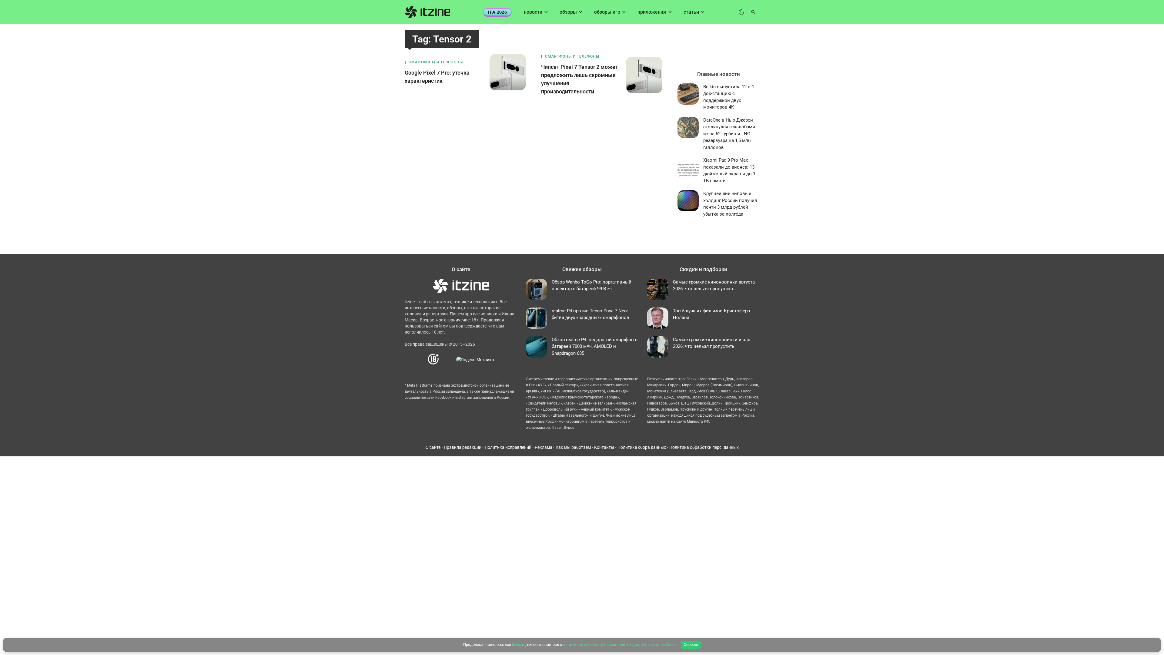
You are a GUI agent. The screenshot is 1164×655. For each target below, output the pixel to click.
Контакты (604, 447)
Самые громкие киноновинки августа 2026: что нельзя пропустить (714, 285)
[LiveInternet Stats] (448, 359)
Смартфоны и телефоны (436, 62)
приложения (651, 12)
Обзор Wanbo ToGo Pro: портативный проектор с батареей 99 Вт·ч (591, 285)
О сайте (433, 447)
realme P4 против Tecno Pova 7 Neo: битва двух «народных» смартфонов (590, 314)
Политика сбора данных (641, 447)
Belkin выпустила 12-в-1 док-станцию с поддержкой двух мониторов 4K (728, 97)
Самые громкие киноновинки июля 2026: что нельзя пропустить (711, 343)
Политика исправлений (508, 447)
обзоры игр (607, 12)
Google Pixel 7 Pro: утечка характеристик (437, 76)
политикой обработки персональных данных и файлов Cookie (620, 644)
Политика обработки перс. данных (704, 447)
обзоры (568, 12)
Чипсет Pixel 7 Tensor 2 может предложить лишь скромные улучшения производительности (579, 79)
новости (533, 12)
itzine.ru (518, 644)
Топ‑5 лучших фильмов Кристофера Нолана (711, 314)
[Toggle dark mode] (741, 12)
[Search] (753, 12)
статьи (691, 12)
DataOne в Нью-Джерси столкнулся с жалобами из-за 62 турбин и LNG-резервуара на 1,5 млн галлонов (729, 133)
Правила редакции (462, 447)
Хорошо (691, 644)
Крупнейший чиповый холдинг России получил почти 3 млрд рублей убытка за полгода (730, 204)
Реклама (543, 447)
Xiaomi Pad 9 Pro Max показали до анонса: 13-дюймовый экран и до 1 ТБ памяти (729, 170)
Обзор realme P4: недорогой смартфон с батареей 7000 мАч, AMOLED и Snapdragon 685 (594, 346)
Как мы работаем (573, 447)
